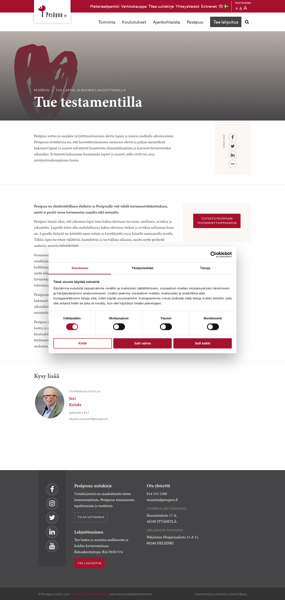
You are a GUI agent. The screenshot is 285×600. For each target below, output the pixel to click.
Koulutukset (134, 22)
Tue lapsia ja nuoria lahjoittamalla (91, 90)
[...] (232, 164)
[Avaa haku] (247, 22)
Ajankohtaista (166, 22)
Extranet (209, 6)
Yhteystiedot (187, 6)
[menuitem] (104, 6)
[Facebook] (232, 137)
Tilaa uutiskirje (161, 6)
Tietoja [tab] (205, 268)
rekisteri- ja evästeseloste (89, 594)
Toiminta (106, 22)
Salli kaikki (202, 343)
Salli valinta (142, 343)
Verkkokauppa (134, 6)
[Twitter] (232, 146)
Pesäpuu (52, 11)
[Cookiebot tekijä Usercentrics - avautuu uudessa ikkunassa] (213, 254)
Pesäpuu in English (221, 6)
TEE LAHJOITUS (90, 563)
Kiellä (82, 343)
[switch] (119, 327)
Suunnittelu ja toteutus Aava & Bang (221, 594)
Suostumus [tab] (80, 268)
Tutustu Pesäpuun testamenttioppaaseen (217, 221)
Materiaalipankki (104, 6)
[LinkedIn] (232, 155)
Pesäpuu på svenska (226, 6)
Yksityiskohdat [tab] (142, 268)
